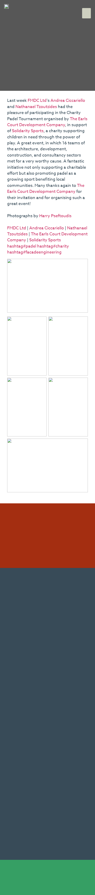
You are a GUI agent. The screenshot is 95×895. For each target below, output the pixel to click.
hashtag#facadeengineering (34, 252)
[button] (86, 13)
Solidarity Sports (28, 131)
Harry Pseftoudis (55, 216)
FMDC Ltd (37, 100)
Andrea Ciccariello (67, 100)
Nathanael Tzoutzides (36, 107)
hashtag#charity (53, 246)
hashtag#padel (21, 246)
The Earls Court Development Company (47, 122)
